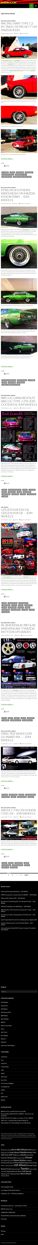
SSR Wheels (14, 867)
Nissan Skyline (19, 1160)
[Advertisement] (19, 955)
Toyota (23, 494)
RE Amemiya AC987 (15, 720)
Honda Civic (28, 605)
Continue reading (7, 158)
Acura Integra (8, 1149)
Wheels (13, 21)
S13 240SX (25, 609)
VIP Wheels (18, 1171)
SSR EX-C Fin (5, 867)
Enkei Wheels (14, 1152)
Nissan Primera (16, 609)
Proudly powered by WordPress (8, 1242)
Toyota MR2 (5, 612)
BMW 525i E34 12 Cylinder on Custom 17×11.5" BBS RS (17, 1118)
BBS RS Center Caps (6, 1209)
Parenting (4, 1219)
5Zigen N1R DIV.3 (7, 577)
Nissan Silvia (10, 1160)
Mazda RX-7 (12, 492)
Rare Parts (7, 395)
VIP (2, 1093)
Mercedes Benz (12, 1158)
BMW (29, 1150)
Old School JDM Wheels (8, 1045)
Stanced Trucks (6, 1169)
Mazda (12, 172)
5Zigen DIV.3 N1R (13, 603)
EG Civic (14, 605)
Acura (3, 1150)
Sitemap (3, 1231)
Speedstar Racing (18, 865)
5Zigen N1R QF (6, 605)
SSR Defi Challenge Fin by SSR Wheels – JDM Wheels (16, 906)
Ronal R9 (31, 796)
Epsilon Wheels (22, 380)
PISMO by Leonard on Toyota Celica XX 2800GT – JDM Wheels (19, 895)
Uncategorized (5, 1086)
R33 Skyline (15, 494)
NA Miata (21, 607)
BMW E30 (34, 1149)
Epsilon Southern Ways (8, 380)
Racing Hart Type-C (21, 174)
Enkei (2, 1029)
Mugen (18, 1158)
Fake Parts (4, 1063)
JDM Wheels (17, 60)
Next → (27, 875)
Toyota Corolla (33, 1169)
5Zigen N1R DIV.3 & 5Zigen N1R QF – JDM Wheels (16, 513)
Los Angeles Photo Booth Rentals (10, 1190)
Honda (21, 605)
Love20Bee (33, 70)
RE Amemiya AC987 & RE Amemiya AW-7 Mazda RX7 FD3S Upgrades (18, 628)
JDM (2, 21)
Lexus (18, 1155)
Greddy (17, 718)
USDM (3, 1090)
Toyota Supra (32, 494)
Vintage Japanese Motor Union (16, 70)
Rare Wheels (4, 1035)
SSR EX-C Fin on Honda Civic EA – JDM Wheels (18, 811)
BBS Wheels (4, 1015)
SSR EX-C (27, 865)
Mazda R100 (20, 172)
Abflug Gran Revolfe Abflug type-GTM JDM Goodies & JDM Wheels (19, 401)
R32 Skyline (4, 1163)
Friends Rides (5, 1067)
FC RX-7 (4, 718)
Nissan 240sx (5, 609)
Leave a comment (25, 203)
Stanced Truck (32, 1165)
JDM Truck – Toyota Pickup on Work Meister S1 (14, 1120)
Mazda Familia (22, 796)
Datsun (3, 1152)
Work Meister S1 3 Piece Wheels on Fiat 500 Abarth (16, 1123)
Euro (2, 1060)
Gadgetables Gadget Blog (8, 1212)
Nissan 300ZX (27, 492)
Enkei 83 (21, 794)
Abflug (4, 489)
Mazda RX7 (31, 718)
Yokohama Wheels (5, 1175)
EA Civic (4, 863)
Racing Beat (21, 382)
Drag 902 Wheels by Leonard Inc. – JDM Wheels (16, 737)
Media (3, 1073)
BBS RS (3, 1022)
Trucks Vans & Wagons (7, 1083)
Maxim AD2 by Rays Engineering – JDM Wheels (14, 891)
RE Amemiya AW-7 (27, 720)
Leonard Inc (5, 796)
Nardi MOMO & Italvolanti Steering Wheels (13, 1215)
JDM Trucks (13, 1155)
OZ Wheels (29, 1160)
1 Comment (25, 33)
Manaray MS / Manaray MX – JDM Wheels (13, 898)
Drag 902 (4, 794)
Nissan (19, 492)
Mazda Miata (12, 607)
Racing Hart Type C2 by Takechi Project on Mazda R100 (19, 26)
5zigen (4, 603)
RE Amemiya (5, 720)
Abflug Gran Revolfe (15, 489)
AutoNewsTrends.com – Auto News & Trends (14, 1205)
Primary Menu (36, 6)
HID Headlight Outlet (7, 1187)
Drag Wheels (13, 794)
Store (2, 1234)
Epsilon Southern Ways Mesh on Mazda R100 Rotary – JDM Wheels (18, 195)
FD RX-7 (25, 489)
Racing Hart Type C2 (7, 60)
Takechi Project (6, 176)
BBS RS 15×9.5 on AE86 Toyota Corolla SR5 (13, 1111)
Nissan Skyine (6, 494)
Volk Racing (26, 1171)
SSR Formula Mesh (6, 1025)
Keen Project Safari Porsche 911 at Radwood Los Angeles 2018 (19, 920)
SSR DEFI (3, 1042)
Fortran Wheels (30, 794)
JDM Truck (4, 1032)
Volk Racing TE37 (6, 1012)
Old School (7, 21)
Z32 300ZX (4, 496)
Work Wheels (5, 1019)
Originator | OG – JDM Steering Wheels (12, 1193)
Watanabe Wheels (15, 1174)
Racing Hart (10, 64)
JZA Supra (32, 489)
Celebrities (4, 1057)
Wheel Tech (4, 1096)
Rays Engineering (21, 1163)
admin (17, 33)
